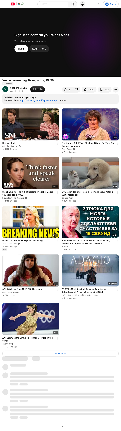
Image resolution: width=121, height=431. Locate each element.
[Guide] (5, 4)
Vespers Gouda (18, 87)
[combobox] (53, 4)
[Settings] (98, 4)
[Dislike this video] (76, 90)
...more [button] (62, 100)
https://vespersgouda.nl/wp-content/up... (39, 100)
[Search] (72, 4)
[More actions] (116, 90)
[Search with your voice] (82, 4)
